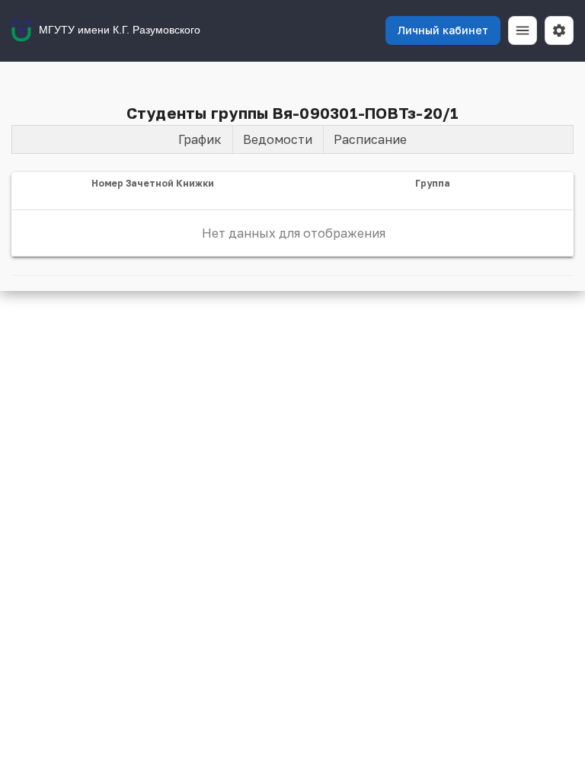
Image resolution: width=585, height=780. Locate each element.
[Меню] (522, 30)
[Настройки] (559, 30)
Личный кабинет (443, 30)
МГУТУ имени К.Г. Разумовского (119, 30)
